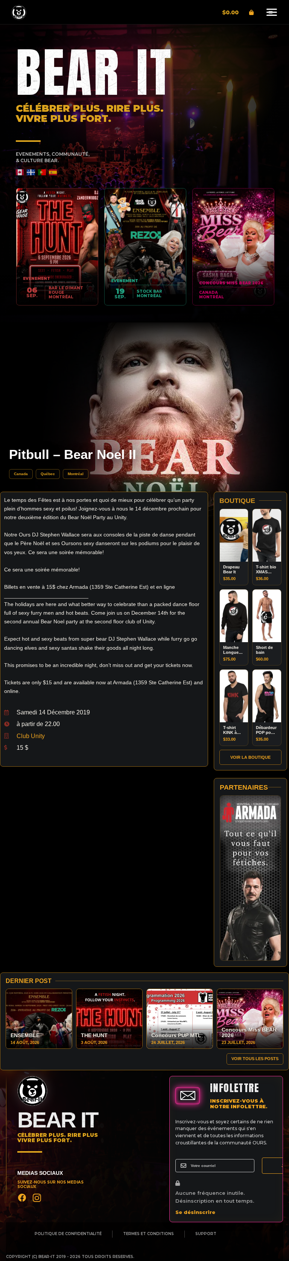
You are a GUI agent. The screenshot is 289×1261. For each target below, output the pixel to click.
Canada (21, 474)
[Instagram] (37, 1198)
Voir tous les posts (254, 1058)
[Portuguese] (42, 172)
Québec (48, 474)
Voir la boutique (250, 757)
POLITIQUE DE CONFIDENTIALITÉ (68, 1234)
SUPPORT (205, 1234)
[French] (31, 172)
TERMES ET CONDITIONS (148, 1234)
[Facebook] (22, 1198)
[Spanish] (53, 172)
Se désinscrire (195, 1212)
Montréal (76, 474)
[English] (20, 172)
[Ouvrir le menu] (270, 12)
